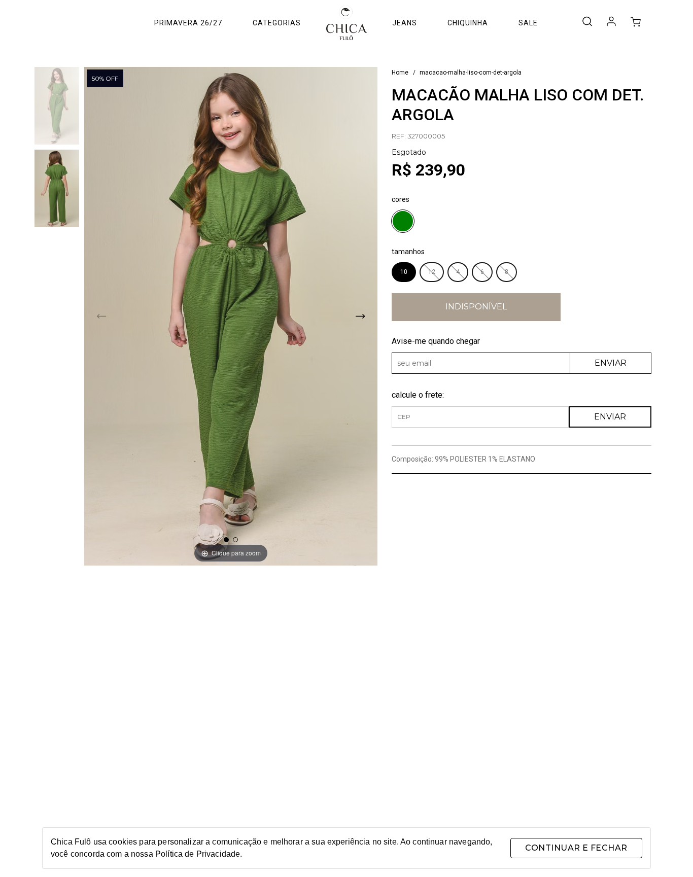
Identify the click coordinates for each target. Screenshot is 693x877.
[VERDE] (403, 222)
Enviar (611, 363)
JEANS (404, 23)
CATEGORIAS (277, 23)
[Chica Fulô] (346, 23)
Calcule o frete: (418, 395)
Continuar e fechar (576, 848)
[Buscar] (587, 22)
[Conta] (611, 23)
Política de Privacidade (197, 854)
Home (400, 72)
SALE (528, 23)
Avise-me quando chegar (436, 341)
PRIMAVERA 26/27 (188, 23)
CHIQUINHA (467, 23)
